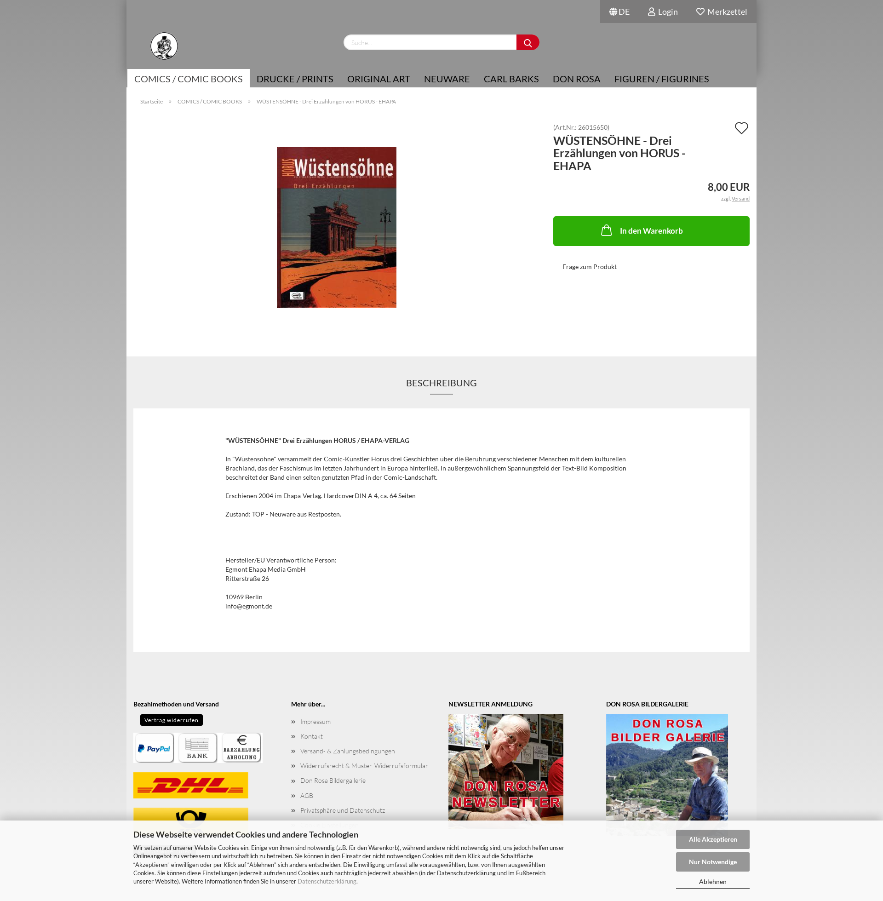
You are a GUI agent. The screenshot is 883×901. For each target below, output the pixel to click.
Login (666, 11)
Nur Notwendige (713, 862)
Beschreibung (441, 382)
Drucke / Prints (295, 78)
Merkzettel (726, 11)
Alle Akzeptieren (713, 839)
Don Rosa (577, 78)
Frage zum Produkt (589, 266)
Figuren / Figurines (661, 78)
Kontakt (311, 736)
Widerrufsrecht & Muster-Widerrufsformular (364, 765)
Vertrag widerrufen (171, 720)
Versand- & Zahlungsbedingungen (347, 751)
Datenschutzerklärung (327, 881)
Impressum (315, 721)
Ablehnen (713, 881)
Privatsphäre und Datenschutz (342, 810)
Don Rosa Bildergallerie (333, 780)
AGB (306, 795)
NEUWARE (447, 78)
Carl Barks (511, 78)
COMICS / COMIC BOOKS (188, 78)
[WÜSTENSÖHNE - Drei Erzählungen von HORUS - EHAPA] (336, 227)
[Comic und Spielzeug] (164, 46)
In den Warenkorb (651, 230)
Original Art (378, 78)
